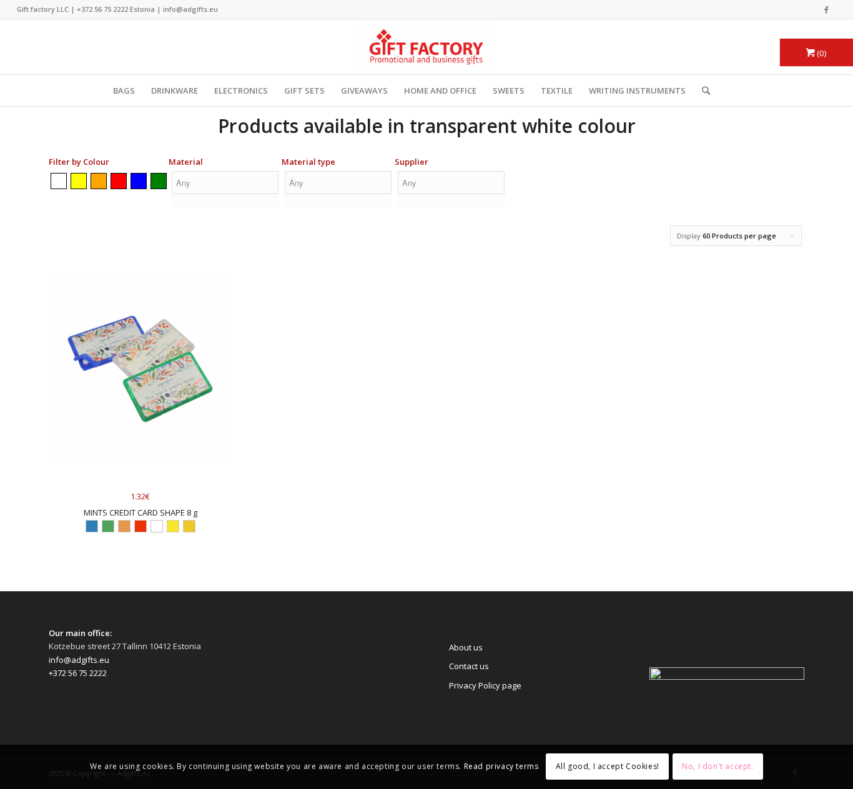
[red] (119, 180)
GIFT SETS (304, 90)
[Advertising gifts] (426, 46)
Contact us (469, 666)
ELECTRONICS (241, 90)
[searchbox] (225, 182)
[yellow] (79, 180)
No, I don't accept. (717, 767)
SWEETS (509, 90)
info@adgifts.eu (190, 9)
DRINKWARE (174, 90)
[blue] (139, 180)
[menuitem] (702, 90)
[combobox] (225, 190)
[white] (59, 180)
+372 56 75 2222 (102, 9)
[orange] (99, 180)
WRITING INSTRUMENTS (637, 90)
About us (466, 647)
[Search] (702, 90)
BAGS (124, 90)
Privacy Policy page (485, 685)
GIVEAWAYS (364, 90)
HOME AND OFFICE (440, 90)
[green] (159, 180)
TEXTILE (557, 90)
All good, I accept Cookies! (607, 767)
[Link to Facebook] (826, 9)
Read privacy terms (501, 767)
